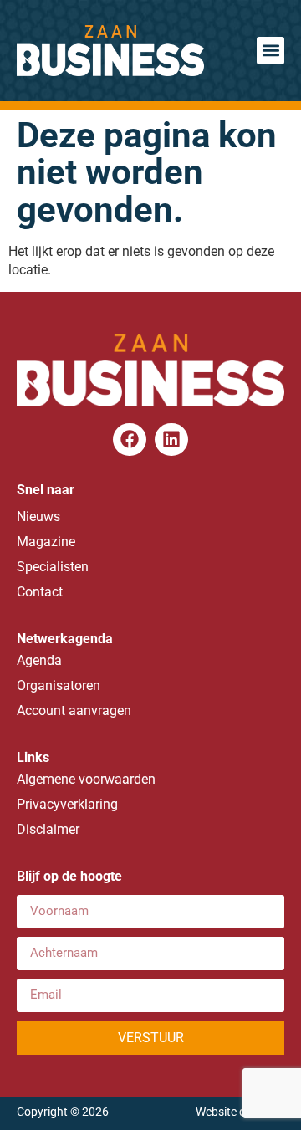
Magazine (46, 542)
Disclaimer (48, 829)
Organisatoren (58, 685)
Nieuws (38, 516)
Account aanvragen (74, 710)
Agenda (39, 660)
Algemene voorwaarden (86, 779)
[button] (270, 50)
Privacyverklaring (67, 804)
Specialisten (53, 567)
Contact (40, 592)
